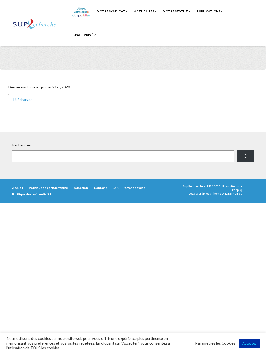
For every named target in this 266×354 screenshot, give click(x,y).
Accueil (17, 188)
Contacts (100, 188)
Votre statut (175, 11)
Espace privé (82, 35)
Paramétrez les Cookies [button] (215, 343)
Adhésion (81, 188)
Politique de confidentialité (48, 188)
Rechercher (21, 145)
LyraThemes (233, 193)
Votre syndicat (111, 11)
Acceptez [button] (249, 343)
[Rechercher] (245, 156)
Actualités (144, 11)
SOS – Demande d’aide (129, 188)
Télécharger (22, 99)
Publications (209, 11)
